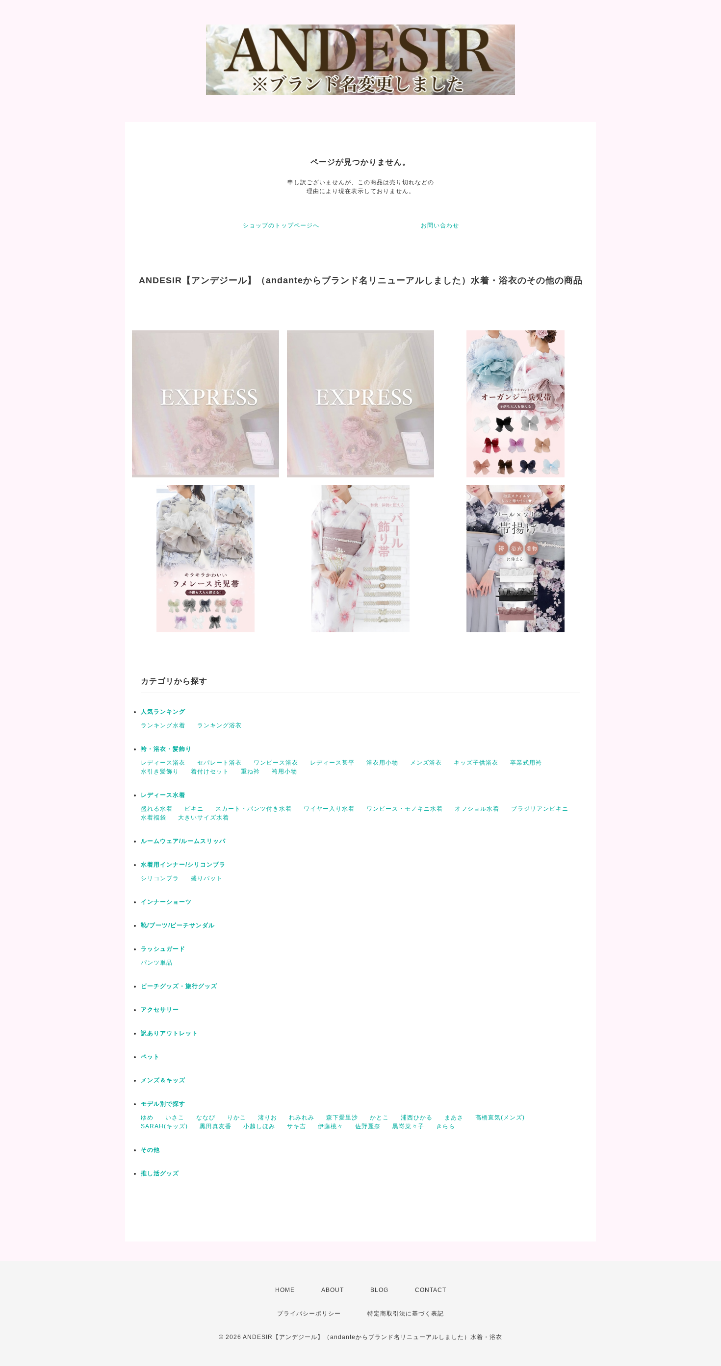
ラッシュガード (163, 948)
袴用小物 (284, 771)
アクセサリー (160, 1009)
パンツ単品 (157, 962)
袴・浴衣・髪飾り (166, 748)
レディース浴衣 (163, 762)
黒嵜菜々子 (408, 1126)
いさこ (174, 1117)
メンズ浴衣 (426, 762)
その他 (150, 1149)
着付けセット (210, 771)
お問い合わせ (440, 225)
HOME (285, 1290)
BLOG (379, 1290)
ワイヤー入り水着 (329, 808)
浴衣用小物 (382, 762)
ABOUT (332, 1290)
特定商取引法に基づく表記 (405, 1313)
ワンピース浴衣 (276, 762)
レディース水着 (163, 795)
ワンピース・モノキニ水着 (404, 808)
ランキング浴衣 (219, 725)
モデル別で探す (163, 1103)
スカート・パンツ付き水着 (253, 808)
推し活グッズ (160, 1173)
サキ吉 (296, 1126)
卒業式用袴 (526, 762)
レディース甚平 (332, 762)
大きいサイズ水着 (203, 817)
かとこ (379, 1117)
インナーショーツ (166, 901)
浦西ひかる (417, 1117)
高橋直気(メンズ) (500, 1117)
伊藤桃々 (330, 1126)
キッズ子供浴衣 (476, 762)
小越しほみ (259, 1126)
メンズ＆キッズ (163, 1080)
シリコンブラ (160, 878)
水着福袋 (153, 817)
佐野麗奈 (368, 1126)
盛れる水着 (157, 808)
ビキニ (194, 808)
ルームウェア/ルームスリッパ (183, 841)
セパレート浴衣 (219, 762)
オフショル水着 (477, 808)
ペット (150, 1056)
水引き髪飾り (160, 771)
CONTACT (430, 1290)
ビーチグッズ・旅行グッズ (179, 986)
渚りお (267, 1117)
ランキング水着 (163, 725)
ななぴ (205, 1117)
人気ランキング (163, 711)
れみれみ (301, 1117)
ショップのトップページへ (281, 225)
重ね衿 (250, 771)
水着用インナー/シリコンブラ (183, 864)
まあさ (454, 1117)
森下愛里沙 (342, 1117)
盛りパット (207, 878)
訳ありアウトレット (169, 1033)
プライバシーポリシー (309, 1313)
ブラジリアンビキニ (539, 808)
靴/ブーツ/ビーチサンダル (178, 925)
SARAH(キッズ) (164, 1126)
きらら (445, 1126)
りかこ (236, 1117)
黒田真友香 (216, 1126)
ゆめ (147, 1117)
